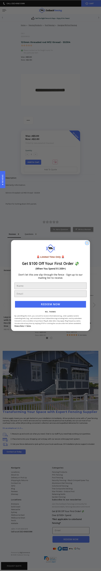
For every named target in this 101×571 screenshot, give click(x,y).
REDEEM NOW (50, 304)
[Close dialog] (87, 243)
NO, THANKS (50, 312)
